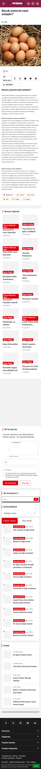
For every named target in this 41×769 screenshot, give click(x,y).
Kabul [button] (36, 766)
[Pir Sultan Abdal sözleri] (20, 623)
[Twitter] (13, 723)
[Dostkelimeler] (16, 3)
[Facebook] (6, 723)
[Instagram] (20, 723)
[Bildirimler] (37, 3)
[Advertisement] (20, 402)
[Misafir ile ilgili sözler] (20, 541)
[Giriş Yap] (33, 3)
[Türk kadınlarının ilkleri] (30, 272)
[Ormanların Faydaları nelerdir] (11, 295)
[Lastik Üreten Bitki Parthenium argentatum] (30, 318)
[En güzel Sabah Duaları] (20, 654)
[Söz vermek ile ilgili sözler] (20, 529)
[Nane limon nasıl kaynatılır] (11, 249)
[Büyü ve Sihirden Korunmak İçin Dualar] (20, 690)
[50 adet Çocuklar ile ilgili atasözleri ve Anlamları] (20, 564)
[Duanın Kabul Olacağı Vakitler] (20, 678)
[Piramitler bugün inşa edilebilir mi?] (11, 363)
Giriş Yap (25, 483)
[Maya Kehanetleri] (11, 340)
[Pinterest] (28, 723)
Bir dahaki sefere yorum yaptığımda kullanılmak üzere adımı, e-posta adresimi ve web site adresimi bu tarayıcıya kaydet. (22, 475)
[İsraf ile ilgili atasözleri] (20, 576)
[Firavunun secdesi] (30, 295)
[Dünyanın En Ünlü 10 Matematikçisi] (30, 363)
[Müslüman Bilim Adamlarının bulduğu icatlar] (11, 272)
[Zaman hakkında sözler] (20, 611)
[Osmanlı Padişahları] (30, 249)
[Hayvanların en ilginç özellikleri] (30, 225)
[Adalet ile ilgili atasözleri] (20, 552)
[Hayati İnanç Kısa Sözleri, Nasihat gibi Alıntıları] (20, 600)
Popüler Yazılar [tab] (9, 521)
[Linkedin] (35, 723)
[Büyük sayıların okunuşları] (30, 340)
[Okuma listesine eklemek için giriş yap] (20, 85)
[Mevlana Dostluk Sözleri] (20, 635)
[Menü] (4, 3)
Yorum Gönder (10, 483)
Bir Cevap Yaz (10, 429)
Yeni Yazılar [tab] (27, 521)
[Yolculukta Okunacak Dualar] (20, 666)
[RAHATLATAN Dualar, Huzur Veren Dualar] (20, 702)
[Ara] (28, 3)
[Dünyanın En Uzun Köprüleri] (11, 225)
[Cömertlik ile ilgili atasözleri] (20, 588)
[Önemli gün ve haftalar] (11, 318)
